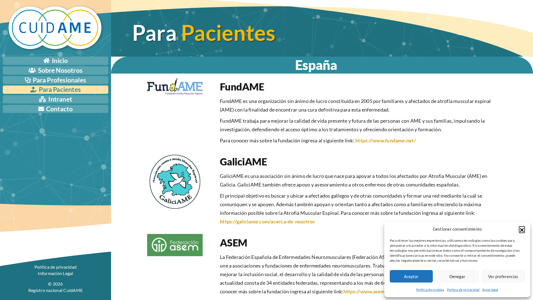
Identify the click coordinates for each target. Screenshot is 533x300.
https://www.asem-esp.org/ (374, 291)
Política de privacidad (463, 290)
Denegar (457, 276)
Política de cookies (430, 290)
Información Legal (55, 273)
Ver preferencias (503, 276)
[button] (522, 229)
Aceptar (411, 276)
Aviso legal (490, 290)
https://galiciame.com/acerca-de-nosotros (267, 221)
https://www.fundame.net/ (385, 140)
